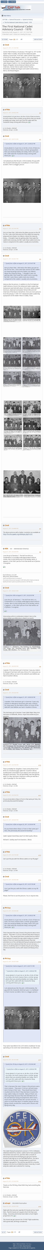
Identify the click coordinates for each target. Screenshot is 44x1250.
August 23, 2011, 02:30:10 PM (10, 1206)
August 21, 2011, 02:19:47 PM (10, 228)
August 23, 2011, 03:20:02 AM (10, 879)
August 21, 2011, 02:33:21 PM (10, 259)
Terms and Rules (21, 1244)
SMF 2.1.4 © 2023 (17, 1246)
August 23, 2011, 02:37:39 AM (10, 855)
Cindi (7, 45)
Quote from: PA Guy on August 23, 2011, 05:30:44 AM (20, 1064)
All (21, 39)
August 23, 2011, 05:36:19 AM (10, 961)
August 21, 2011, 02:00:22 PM (10, 112)
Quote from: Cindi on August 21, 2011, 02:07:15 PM (20, 966)
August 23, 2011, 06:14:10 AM (10, 1059)
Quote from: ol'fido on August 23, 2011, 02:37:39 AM (20, 884)
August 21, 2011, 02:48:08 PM (10, 528)
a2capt (7, 1203)
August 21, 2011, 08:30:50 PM (10, 666)
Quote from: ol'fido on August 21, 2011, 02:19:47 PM (20, 263)
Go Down (5, 39)
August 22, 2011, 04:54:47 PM (10, 820)
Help (14, 1244)
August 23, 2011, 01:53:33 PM (10, 1181)
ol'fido (7, 109)
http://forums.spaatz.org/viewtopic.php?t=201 (18, 534)
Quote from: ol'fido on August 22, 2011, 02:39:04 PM (20, 824)
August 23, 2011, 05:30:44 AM (10, 911)
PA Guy (8, 908)
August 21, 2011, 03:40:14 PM (10, 591)
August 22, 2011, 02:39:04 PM (10, 795)
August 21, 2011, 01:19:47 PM (10, 48)
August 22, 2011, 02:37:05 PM (10, 765)
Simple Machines (27, 1246)
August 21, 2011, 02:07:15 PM (10, 139)
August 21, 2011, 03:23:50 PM (10, 551)
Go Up (3, 1232)
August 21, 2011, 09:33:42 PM (10, 692)
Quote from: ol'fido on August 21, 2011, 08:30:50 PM (20, 697)
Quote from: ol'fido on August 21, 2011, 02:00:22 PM (20, 144)
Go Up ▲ (29, 1244)
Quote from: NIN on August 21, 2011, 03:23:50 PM (20, 595)
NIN (6, 549)
